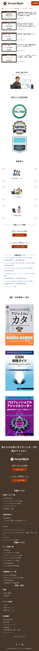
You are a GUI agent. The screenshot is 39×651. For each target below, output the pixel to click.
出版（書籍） (8, 593)
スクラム (6, 537)
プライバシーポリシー (19, 636)
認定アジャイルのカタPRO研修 (14, 577)
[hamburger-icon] (29, 3)
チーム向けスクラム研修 (11, 552)
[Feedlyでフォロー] (22, 645)
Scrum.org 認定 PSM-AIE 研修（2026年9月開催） (20, 263)
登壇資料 (6, 595)
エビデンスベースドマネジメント (14, 530)
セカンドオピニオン (10, 506)
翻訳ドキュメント (9, 610)
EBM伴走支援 (8, 498)
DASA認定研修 (8, 563)
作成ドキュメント (9, 607)
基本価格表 (7, 518)
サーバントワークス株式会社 (23, 648)
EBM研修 (7, 550)
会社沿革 (6, 622)
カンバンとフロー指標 (11, 540)
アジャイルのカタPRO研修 (12, 558)
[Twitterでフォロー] (19, 645)
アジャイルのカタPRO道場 (12, 503)
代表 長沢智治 (8, 619)
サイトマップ (8, 632)
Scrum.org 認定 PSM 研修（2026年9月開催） (19, 257)
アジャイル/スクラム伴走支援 (13, 501)
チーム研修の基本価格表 (11, 565)
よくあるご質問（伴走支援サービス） (16, 520)
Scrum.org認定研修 (10, 575)
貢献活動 (6, 627)
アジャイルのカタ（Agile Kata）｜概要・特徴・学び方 (20, 534)
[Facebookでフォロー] (16, 645)
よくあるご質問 (19, 246)
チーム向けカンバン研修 (11, 560)
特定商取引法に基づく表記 (12, 630)
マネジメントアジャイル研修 (13, 555)
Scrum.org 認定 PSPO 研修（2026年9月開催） (19, 281)
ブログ (6, 605)
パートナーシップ (9, 624)
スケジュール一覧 (10, 286)
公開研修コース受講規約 (11, 583)
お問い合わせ (19, 235)
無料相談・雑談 (9, 508)
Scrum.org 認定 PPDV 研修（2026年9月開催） (19, 268)
